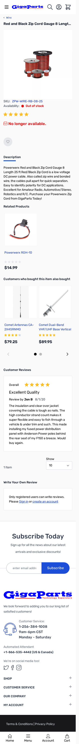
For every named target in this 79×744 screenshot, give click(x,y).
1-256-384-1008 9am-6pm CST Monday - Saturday (35, 631)
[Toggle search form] (50, 7)
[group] (17, 114)
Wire (8, 17)
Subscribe (55, 568)
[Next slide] (67, 354)
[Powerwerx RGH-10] (20, 229)
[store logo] (29, 7)
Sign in (23, 501)
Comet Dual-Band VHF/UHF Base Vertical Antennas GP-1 (55, 329)
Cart (67, 740)
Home (10, 740)
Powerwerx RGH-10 (18, 252)
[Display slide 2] (40, 354)
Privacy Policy (45, 724)
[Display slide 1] (35, 354)
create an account (45, 501)
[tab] (12, 158)
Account (48, 740)
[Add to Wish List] (8, 141)
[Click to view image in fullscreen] (38, 64)
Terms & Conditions (20, 724)
